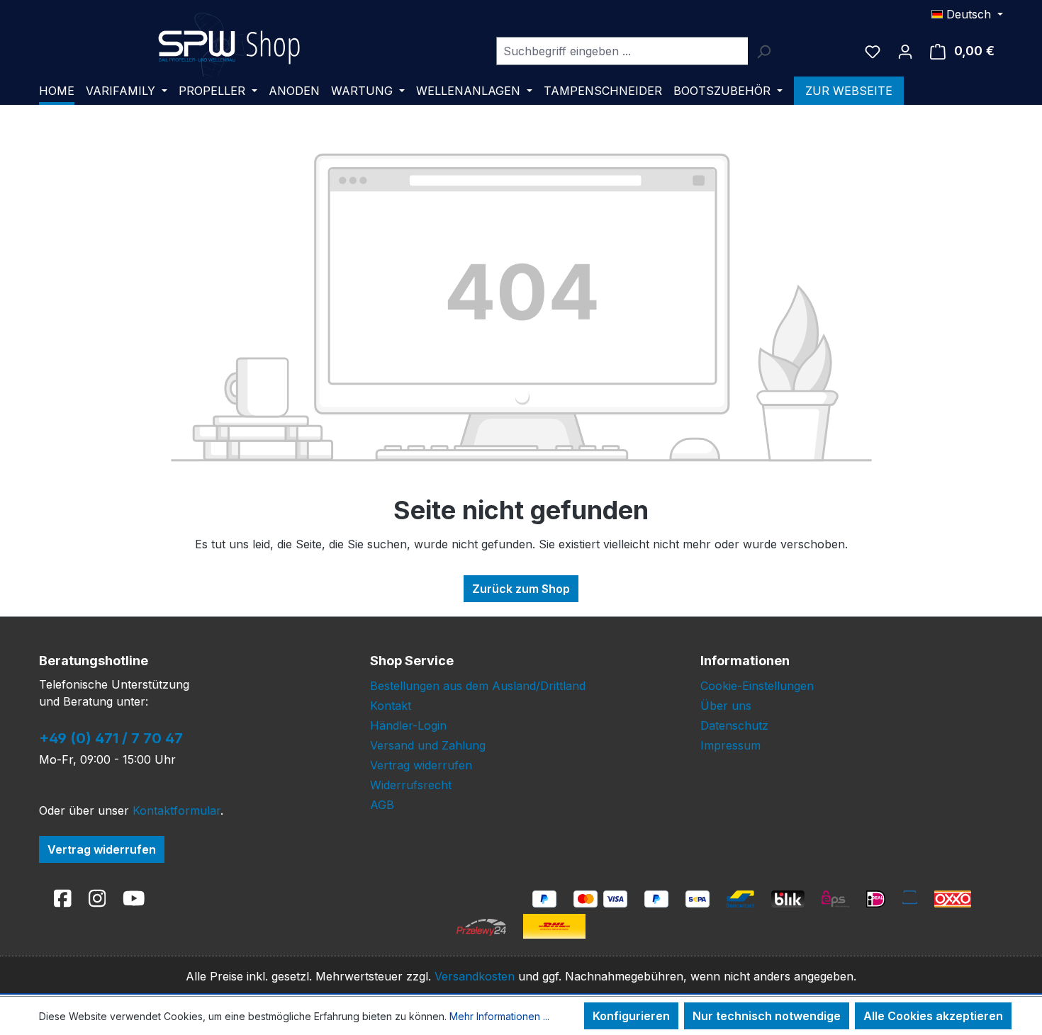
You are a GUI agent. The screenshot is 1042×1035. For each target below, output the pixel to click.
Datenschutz (734, 725)
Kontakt (390, 706)
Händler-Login (408, 725)
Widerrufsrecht (411, 785)
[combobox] (622, 51)
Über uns (725, 706)
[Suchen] (763, 51)
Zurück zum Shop (521, 589)
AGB (382, 805)
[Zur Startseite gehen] (229, 48)
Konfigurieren (631, 1016)
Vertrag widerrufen (101, 849)
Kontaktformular (176, 810)
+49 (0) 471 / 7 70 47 (111, 738)
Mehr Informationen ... (499, 1016)
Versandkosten (475, 976)
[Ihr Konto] (905, 51)
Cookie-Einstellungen (757, 686)
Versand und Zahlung (428, 745)
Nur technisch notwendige (767, 1016)
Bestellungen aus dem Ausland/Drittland (478, 686)
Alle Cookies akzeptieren (933, 1016)
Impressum (730, 745)
